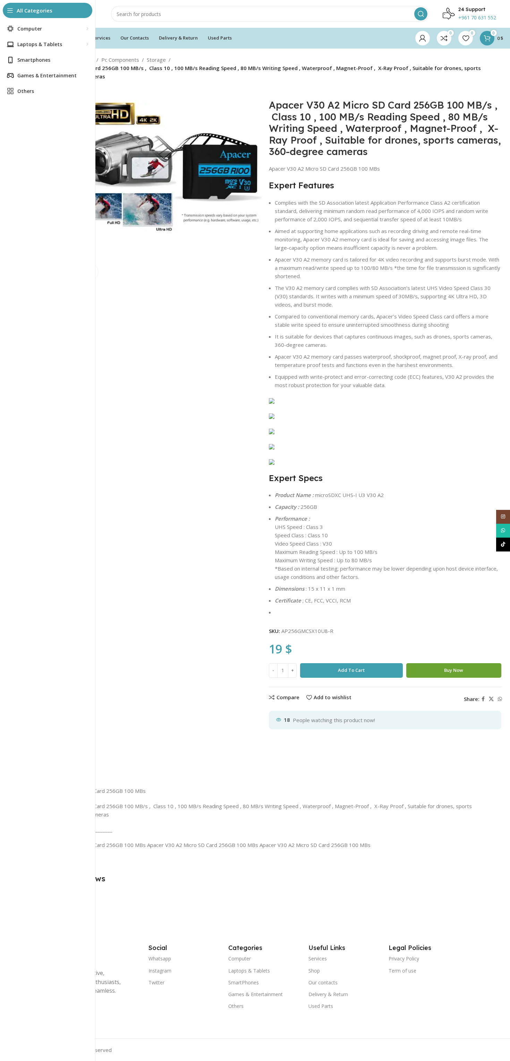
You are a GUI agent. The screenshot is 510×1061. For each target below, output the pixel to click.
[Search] (420, 13)
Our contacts (323, 982)
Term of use (402, 970)
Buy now (453, 670)
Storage (156, 59)
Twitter (156, 982)
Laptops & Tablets (249, 970)
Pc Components (120, 59)
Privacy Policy (404, 958)
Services (317, 958)
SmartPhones (243, 982)
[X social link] (491, 699)
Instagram (159, 970)
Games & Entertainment (255, 994)
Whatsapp (159, 958)
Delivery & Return (328, 994)
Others (236, 1006)
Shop (314, 970)
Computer (239, 958)
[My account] (422, 38)
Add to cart (351, 670)
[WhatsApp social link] (500, 699)
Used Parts (320, 1006)
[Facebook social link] (483, 699)
